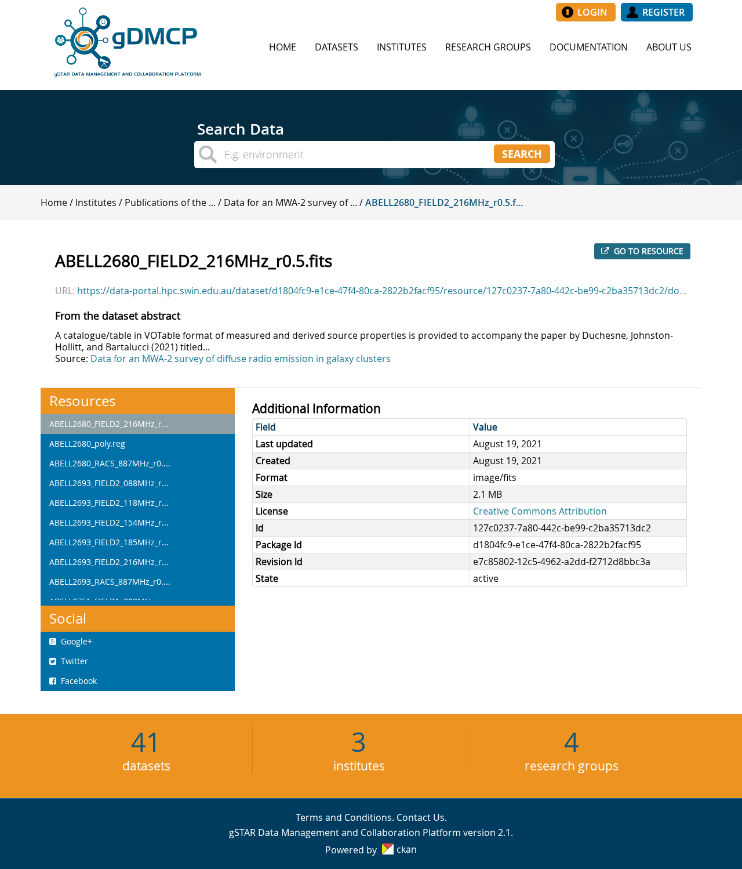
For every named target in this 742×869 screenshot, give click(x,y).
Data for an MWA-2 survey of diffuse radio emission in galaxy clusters (240, 358)
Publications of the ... (170, 202)
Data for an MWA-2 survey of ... (290, 202)
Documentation (589, 47)
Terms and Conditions (344, 817)
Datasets (336, 47)
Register (663, 12)
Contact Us (421, 817)
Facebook (78, 680)
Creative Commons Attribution (540, 511)
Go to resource (647, 250)
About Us (669, 47)
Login (592, 12)
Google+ (75, 641)
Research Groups (488, 47)
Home (282, 47)
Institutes (402, 47)
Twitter (73, 661)
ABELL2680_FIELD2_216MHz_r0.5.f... (444, 202)
